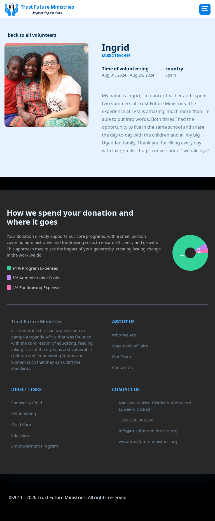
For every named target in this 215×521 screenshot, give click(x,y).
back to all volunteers (32, 35)
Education (20, 435)
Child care (21, 424)
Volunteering (23, 413)
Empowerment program (34, 446)
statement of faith (130, 346)
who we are (124, 335)
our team (121, 356)
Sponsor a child (26, 402)
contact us (122, 367)
